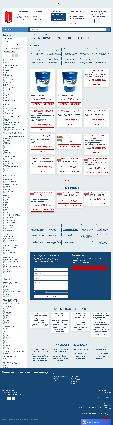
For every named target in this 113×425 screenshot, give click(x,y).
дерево (7, 152)
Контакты (91, 4)
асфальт (7, 140)
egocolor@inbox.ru (58, 11)
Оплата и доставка (77, 4)
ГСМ (6, 269)
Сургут (7, 322)
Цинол (7, 286)
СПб (6, 308)
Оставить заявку (58, 15)
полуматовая (9, 254)
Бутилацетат (9, 163)
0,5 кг (7, 199)
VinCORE (8, 72)
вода (6, 165)
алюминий (8, 138)
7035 (6, 339)
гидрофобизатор (10, 89)
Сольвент (8, 359)
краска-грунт (9, 95)
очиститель (8, 99)
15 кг (6, 206)
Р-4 (6, 171)
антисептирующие (11, 222)
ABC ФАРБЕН (9, 67)
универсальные (10, 112)
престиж (8, 296)
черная (7, 337)
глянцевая (8, 249)
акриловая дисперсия (12, 181)
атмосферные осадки (12, 261)
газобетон (8, 145)
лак (6, 97)
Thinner (7, 160)
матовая (7, 250)
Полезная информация (57, 4)
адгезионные (9, 217)
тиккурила (8, 293)
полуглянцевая (10, 252)
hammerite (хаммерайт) (12, 291)
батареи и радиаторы (12, 122)
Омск (7, 318)
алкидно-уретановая (11, 184)
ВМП (6, 77)
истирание (8, 271)
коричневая (9, 344)
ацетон (7, 161)
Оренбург (8, 320)
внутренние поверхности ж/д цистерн (13, 129)
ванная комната (10, 127)
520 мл (7, 197)
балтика (7, 279)
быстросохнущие (10, 230)
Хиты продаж (9, 59)
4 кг (6, 202)
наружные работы (11, 108)
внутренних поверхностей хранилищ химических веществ (13, 132)
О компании (16, 4)
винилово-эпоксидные (12, 188)
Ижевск (7, 313)
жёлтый (7, 342)
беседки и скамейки (11, 124)
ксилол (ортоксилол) (11, 166)
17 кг (6, 207)
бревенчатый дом (11, 125)
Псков (7, 310)
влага (7, 263)
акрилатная (8, 178)
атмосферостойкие (11, 224)
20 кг (6, 211)
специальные (9, 110)
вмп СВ (7, 353)
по (4, 51)
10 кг (6, 204)
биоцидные (9, 229)
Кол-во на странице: (9, 45)
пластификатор (10, 100)
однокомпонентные (11, 240)
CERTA (7, 69)
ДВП (6, 150)
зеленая (7, 345)
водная (7, 189)
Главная (5, 4)
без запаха (8, 227)
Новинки (8, 61)
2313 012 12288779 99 (12, 303)
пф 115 (7, 294)
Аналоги (7, 289)
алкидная (8, 183)
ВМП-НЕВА (9, 79)
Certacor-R (8, 158)
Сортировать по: (8, 48)
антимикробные (10, 220)
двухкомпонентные (11, 238)
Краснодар (8, 312)
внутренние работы (11, 107)
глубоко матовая (10, 247)
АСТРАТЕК (8, 74)
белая (7, 335)
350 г (6, 328)
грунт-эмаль (9, 92)
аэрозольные (9, 225)
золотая (7, 347)
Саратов (7, 315)
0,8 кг (7, 201)
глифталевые (9, 191)
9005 (6, 340)
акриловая (8, 179)
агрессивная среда (11, 259)
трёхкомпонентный (11, 242)
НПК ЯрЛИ (8, 81)
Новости (27, 4)
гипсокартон (9, 148)
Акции (7, 62)
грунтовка (8, 90)
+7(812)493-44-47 (77, 18)
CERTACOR (8, 71)
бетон (7, 142)
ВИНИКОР (8, 76)
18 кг (6, 209)
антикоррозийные (11, 219)
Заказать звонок (58, 19)
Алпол (7, 288)
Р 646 (7, 168)
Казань (7, 317)
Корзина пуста (102, 21)
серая (7, 334)
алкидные (8, 186)
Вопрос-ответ (39, 4)
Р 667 (7, 170)
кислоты (7, 273)
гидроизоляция (10, 87)
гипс (6, 147)
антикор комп (9, 113)
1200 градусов (9, 366)
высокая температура (12, 268)
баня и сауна (9, 120)
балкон (7, 119)
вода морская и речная (12, 266)
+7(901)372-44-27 (98, 16)
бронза (7, 143)
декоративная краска (12, 94)
